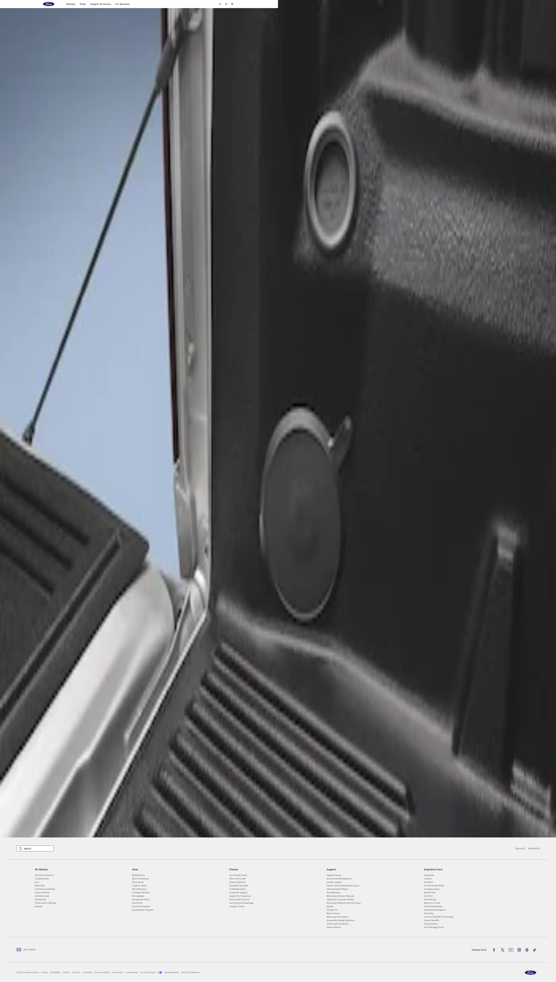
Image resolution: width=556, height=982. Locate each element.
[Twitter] (502, 950)
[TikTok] (534, 950)
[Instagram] (519, 950)
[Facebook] (495, 950)
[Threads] (527, 950)
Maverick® (534, 848)
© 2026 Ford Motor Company (27, 972)
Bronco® (520, 848)
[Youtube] (511, 950)
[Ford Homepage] (530, 973)
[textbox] (35, 848)
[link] (44, 972)
